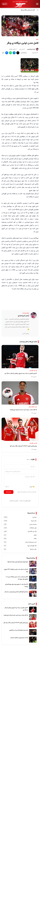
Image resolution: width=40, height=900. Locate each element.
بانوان (35, 535)
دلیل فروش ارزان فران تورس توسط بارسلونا (17, 562)
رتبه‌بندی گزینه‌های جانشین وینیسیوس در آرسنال (16, 592)
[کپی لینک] (2, 52)
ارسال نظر (8, 492)
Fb (6, 53)
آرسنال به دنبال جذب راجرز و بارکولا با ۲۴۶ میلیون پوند (16, 570)
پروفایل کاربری (25, 333)
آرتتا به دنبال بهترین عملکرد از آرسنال (19, 638)
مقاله (35, 539)
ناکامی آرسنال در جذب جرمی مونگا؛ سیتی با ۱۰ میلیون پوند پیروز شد (17, 578)
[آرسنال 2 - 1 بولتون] (30, 65)
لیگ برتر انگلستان (32, 531)
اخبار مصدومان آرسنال (31, 542)
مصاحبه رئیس (33, 524)
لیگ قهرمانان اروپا (32, 546)
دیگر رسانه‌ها (33, 549)
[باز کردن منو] (37, 4)
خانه (38, 10)
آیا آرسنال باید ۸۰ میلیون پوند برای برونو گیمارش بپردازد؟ (16, 585)
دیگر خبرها (34, 521)
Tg (14, 53)
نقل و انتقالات (33, 528)
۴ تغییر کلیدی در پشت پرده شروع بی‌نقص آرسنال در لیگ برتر (16, 609)
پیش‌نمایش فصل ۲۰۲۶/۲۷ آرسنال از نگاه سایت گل (16, 623)
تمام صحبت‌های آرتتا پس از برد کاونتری (18, 630)
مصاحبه (34, 517)
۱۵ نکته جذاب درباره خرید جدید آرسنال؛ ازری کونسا (16, 615)
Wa (10, 53)
